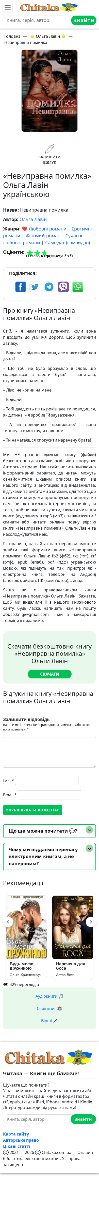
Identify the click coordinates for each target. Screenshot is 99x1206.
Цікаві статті (16, 1146)
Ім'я (8, 780)
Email (10, 795)
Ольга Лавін (33, 219)
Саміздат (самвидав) (67, 242)
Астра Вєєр (65, 975)
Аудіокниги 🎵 (49, 996)
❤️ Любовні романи (44, 229)
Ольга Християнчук (25, 975)
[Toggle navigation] (8, 8)
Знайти (83, 20)
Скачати (49, 674)
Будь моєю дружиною (22, 966)
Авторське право (21, 1140)
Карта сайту (16, 1134)
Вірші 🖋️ (49, 1021)
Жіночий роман (42, 236)
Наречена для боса (70, 966)
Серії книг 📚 (49, 1008)
